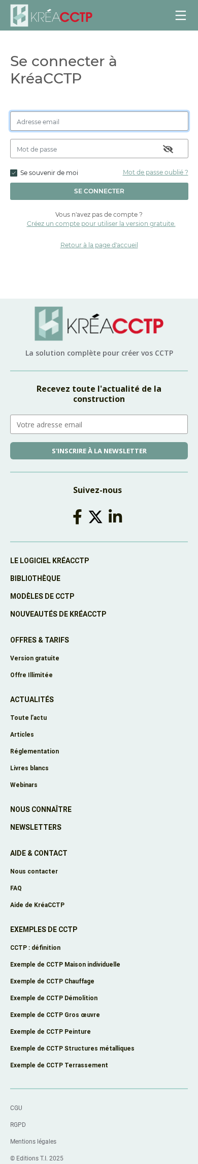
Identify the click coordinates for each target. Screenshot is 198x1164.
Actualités (32, 699)
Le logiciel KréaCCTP (49, 560)
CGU (16, 1108)
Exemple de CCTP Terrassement (59, 1065)
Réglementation (34, 751)
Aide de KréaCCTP (37, 905)
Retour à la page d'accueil (99, 245)
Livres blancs (29, 768)
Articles (22, 734)
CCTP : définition (35, 947)
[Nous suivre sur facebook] (79, 517)
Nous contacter (34, 871)
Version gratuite (34, 658)
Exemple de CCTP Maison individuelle (65, 964)
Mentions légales (33, 1141)
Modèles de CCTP (42, 596)
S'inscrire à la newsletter (99, 450)
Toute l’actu (28, 717)
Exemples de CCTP (43, 929)
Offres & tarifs (39, 640)
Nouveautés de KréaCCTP (58, 614)
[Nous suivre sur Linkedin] (117, 517)
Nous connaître (41, 809)
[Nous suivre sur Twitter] (97, 517)
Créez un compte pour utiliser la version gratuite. (101, 223)
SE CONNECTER (99, 191)
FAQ (16, 888)
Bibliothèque (35, 578)
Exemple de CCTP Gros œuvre (55, 1014)
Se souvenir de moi (49, 173)
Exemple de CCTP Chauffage (52, 981)
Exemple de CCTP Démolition (53, 998)
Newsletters (35, 827)
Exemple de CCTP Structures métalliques (72, 1048)
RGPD (18, 1124)
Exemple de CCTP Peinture (50, 1031)
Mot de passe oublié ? (155, 172)
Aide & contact (39, 853)
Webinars (24, 785)
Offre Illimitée (31, 675)
